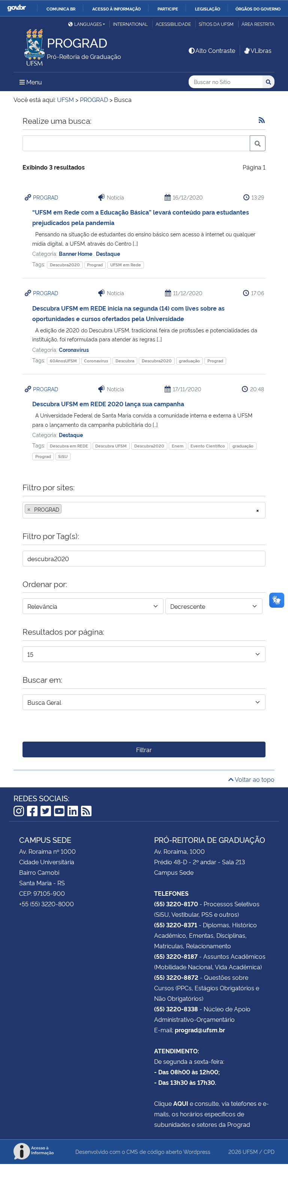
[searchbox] (65, 509)
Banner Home (76, 253)
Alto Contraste (215, 50)
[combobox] (144, 510)
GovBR (16, 8)
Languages (88, 24)
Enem (177, 446)
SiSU (63, 456)
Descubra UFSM (111, 446)
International (130, 24)
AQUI (180, 1103)
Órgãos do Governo (258, 9)
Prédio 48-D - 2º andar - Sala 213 (199, 862)
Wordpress (196, 1151)
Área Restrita (258, 24)
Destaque (108, 253)
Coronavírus (74, 349)
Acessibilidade (173, 24)
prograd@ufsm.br (200, 1030)
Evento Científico (207, 446)
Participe (168, 9)
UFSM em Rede (125, 264)
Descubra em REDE (69, 446)
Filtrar (144, 749)
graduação (189, 360)
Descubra (125, 360)
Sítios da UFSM (216, 24)
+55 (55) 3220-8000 (46, 904)
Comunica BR (60, 9)
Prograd (95, 264)
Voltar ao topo (254, 779)
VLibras (261, 50)
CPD (269, 1151)
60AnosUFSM (63, 360)
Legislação (207, 9)
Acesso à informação (116, 9)
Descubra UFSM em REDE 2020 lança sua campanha (108, 403)
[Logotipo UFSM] (30, 45)
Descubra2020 (65, 264)
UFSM (250, 1151)
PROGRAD (45, 197)
